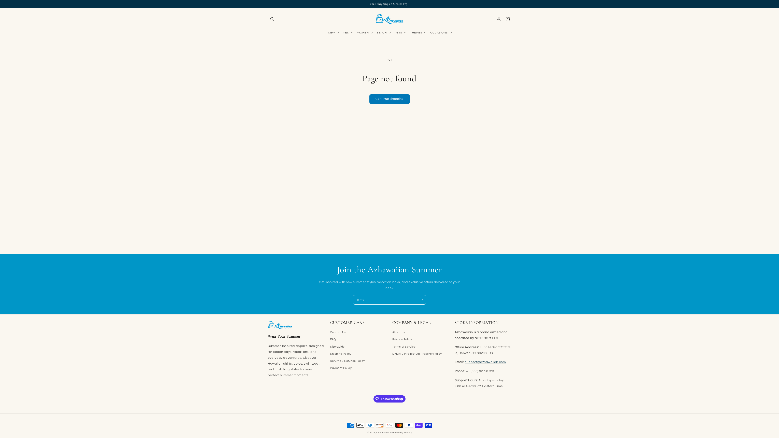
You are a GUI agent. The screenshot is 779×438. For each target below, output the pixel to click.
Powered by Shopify (401, 433)
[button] (272, 19)
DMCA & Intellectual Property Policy (417, 353)
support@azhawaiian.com (485, 362)
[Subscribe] (421, 300)
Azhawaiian (382, 433)
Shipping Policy (340, 353)
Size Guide (337, 346)
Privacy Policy (402, 339)
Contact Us (338, 332)
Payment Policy (341, 368)
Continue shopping (390, 98)
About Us (398, 332)
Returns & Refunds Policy (347, 361)
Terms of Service (404, 346)
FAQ (333, 339)
